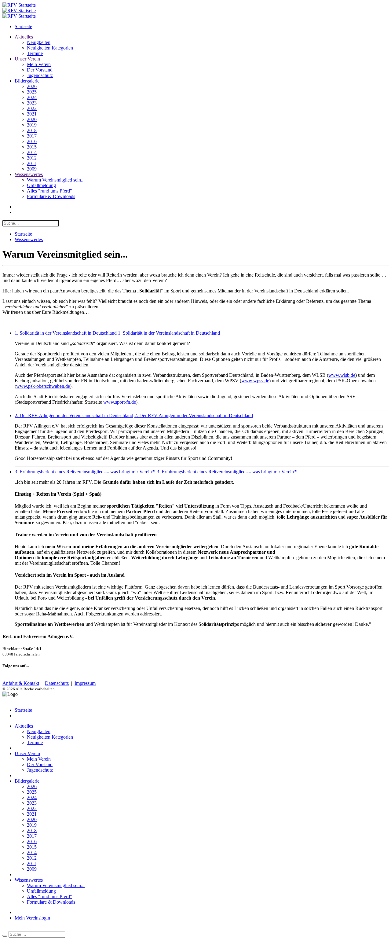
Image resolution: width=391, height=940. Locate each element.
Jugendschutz (40, 75)
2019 (32, 124)
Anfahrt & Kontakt (20, 683)
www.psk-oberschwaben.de (43, 386)
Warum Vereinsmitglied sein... (56, 179)
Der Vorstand (40, 69)
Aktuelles (24, 36)
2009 (32, 168)
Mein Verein (39, 64)
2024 (32, 97)
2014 (32, 152)
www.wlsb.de (341, 375)
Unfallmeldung (41, 185)
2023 (32, 102)
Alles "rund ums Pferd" (49, 190)
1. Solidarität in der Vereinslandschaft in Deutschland (66, 333)
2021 (32, 113)
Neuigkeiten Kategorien (50, 47)
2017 (32, 135)
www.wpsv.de (255, 380)
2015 (32, 146)
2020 (32, 119)
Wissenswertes (29, 174)
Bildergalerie (27, 80)
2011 (31, 163)
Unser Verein (27, 58)
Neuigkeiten (38, 42)
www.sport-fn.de (119, 402)
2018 (32, 130)
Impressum (85, 683)
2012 (32, 157)
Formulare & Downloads (51, 196)
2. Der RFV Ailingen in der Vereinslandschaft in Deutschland (74, 415)
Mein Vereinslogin (32, 917)
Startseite (23, 26)
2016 (32, 141)
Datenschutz (57, 683)
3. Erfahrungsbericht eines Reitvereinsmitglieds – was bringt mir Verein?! (85, 471)
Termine (35, 53)
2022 (32, 108)
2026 (32, 86)
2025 (32, 91)
